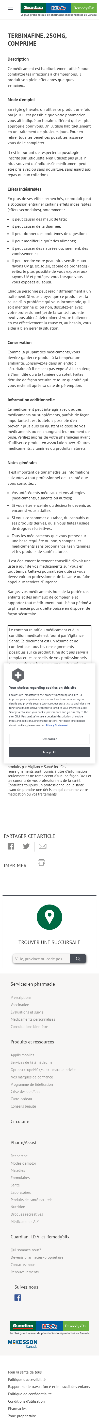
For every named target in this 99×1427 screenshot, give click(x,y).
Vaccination (20, 1004)
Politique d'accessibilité (27, 1379)
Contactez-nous (23, 1264)
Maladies (18, 1170)
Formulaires (20, 1177)
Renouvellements (25, 1272)
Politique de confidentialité (30, 1394)
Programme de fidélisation (32, 1084)
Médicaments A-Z (25, 1221)
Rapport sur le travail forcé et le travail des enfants (49, 1386)
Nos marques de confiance (32, 1077)
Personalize (49, 739)
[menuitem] (17, 1297)
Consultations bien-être (29, 1026)
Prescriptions (21, 997)
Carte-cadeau (21, 1098)
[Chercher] (78, 958)
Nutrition (18, 1206)
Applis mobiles (22, 1055)
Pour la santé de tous (25, 1372)
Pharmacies (17, 1408)
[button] (11, 847)
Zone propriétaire (22, 1416)
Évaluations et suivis (27, 1012)
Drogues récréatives (27, 1214)
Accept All (50, 752)
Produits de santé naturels (31, 1199)
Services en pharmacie (33, 984)
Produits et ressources (32, 1042)
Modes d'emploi (23, 1163)
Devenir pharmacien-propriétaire (37, 1257)
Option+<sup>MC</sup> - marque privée (43, 1069)
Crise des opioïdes (25, 1091)
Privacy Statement (57, 725)
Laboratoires (21, 1192)
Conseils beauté (23, 1106)
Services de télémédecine (32, 1062)
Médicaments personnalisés (33, 1019)
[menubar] (18, 1297)
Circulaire (20, 1121)
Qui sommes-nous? (26, 1250)
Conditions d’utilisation (26, 1401)
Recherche (19, 1155)
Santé (15, 1185)
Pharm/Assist (24, 1142)
